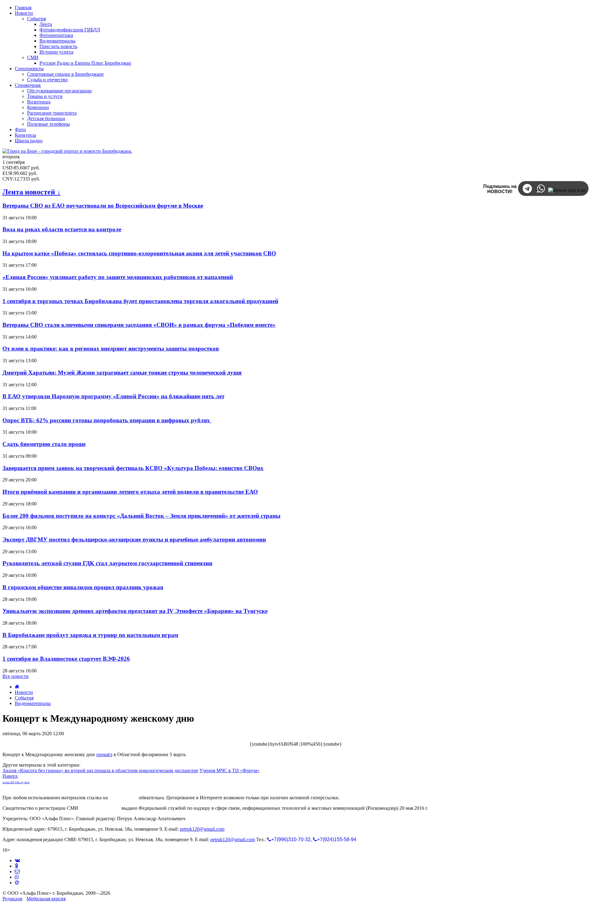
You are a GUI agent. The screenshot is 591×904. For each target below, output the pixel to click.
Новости (24, 692)
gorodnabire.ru (123, 797)
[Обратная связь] (17, 871)
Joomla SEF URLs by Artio (16, 782)
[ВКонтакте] (17, 860)
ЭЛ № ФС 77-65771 (99, 808)
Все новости (15, 676)
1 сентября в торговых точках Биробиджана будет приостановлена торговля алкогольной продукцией (140, 301)
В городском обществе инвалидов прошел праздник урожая (82, 587)
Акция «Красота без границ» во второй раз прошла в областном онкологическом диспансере (100, 770)
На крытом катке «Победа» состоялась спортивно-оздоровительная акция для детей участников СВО (139, 253)
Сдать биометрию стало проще (44, 444)
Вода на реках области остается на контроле (61, 229)
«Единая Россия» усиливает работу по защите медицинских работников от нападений (117, 277)
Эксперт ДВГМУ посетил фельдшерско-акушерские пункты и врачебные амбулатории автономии (134, 539)
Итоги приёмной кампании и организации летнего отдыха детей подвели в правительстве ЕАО (130, 491)
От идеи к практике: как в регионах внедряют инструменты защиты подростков (110, 348)
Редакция (12, 898)
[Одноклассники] (16, 866)
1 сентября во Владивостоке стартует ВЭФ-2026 (66, 658)
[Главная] (17, 686)
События (24, 697)
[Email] (17, 882)
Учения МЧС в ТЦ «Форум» (229, 770)
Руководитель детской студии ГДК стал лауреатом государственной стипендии (107, 563)
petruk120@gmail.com (202, 829)
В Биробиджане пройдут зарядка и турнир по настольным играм (90, 635)
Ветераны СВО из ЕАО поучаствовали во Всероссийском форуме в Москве (102, 205)
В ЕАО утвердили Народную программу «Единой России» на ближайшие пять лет (113, 396)
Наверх (10, 776)
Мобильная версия (46, 898)
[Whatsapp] (17, 877)
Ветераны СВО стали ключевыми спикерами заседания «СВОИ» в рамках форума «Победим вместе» (138, 325)
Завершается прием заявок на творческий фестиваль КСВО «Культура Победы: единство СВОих (132, 468)
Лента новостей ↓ (31, 192)
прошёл (104, 754)
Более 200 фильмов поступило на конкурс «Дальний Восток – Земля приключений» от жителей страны (141, 516)
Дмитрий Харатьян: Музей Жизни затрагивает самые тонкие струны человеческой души (122, 372)
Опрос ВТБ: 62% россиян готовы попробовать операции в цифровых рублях (106, 420)
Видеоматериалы (33, 703)
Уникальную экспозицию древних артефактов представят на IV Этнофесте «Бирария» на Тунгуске (134, 611)
